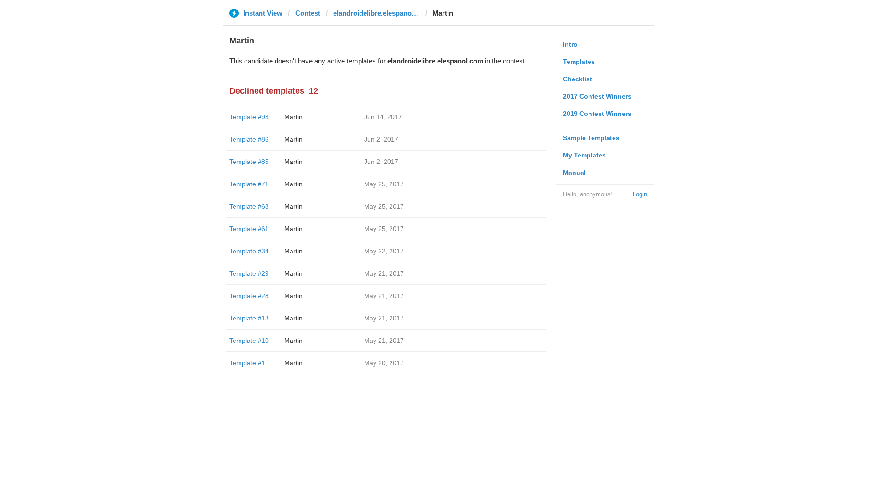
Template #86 (249, 139)
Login (640, 194)
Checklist (577, 79)
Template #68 (249, 206)
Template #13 (249, 318)
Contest (307, 13)
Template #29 (249, 273)
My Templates (584, 155)
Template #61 (249, 228)
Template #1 (247, 363)
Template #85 (249, 161)
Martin (293, 117)
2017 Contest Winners (597, 96)
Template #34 (249, 251)
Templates (579, 61)
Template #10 (249, 340)
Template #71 (249, 184)
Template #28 (249, 295)
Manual (574, 172)
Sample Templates (591, 138)
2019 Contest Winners (597, 113)
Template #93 (249, 117)
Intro (570, 44)
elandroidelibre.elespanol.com (376, 13)
